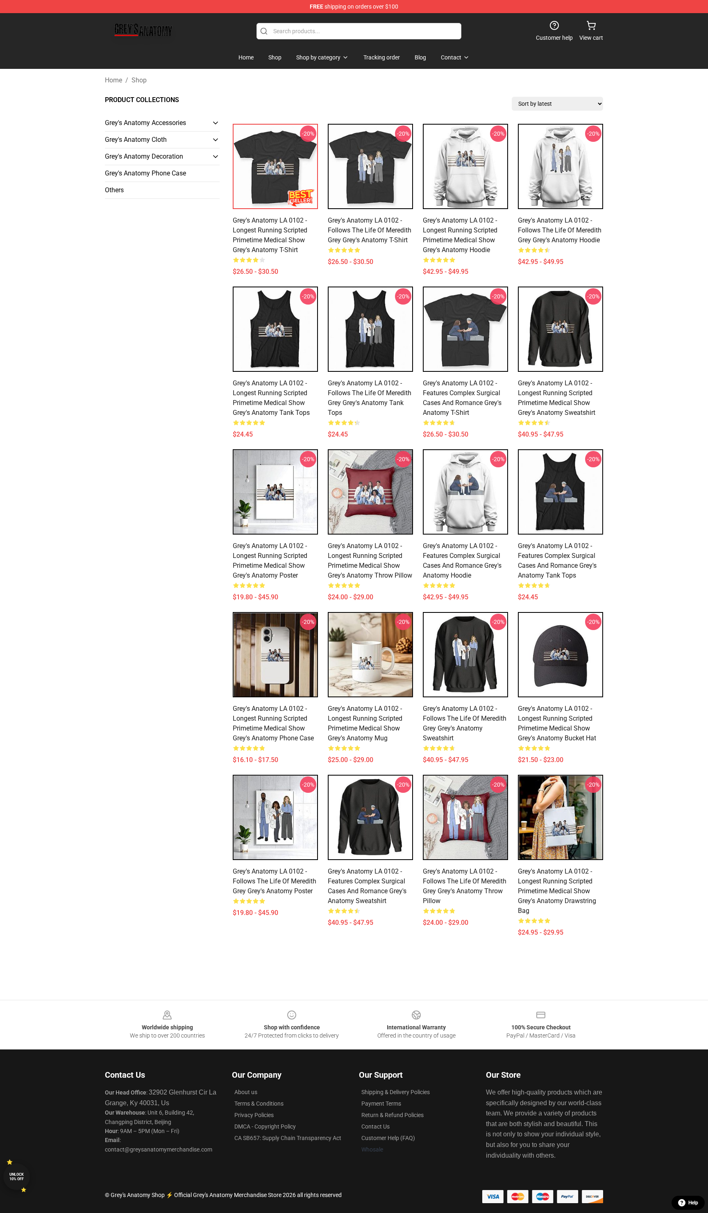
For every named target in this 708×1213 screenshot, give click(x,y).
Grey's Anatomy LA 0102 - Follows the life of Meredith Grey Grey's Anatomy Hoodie (559, 230)
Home (113, 80)
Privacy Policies (254, 1115)
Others (114, 190)
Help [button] (693, 1203)
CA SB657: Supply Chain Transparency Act (287, 1138)
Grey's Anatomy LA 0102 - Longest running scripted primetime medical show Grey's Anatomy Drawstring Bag (557, 891)
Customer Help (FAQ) (388, 1138)
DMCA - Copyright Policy (265, 1126)
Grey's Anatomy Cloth (136, 139)
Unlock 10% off (16, 1176)
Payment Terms (381, 1103)
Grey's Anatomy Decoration (144, 156)
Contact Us (375, 1126)
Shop (139, 80)
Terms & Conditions (259, 1103)
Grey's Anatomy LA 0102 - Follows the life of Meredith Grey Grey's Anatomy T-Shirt (369, 230)
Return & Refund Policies (392, 1115)
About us (245, 1092)
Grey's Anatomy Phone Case (145, 173)
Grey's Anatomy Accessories (145, 123)
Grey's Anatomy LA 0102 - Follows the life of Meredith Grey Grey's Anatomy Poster (274, 881)
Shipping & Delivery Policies (395, 1092)
